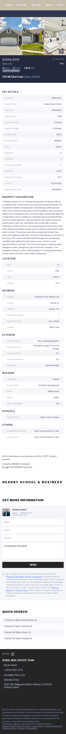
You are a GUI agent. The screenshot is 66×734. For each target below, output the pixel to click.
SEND (33, 564)
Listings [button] (21, 5)
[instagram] (16, 699)
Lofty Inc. (16, 724)
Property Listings (9, 728)
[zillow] (10, 699)
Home (8, 5)
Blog (60, 5)
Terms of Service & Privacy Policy (16, 726)
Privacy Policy (22, 590)
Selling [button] (36, 5)
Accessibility (31, 728)
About (49, 5)
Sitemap (21, 728)
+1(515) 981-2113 (19, 515)
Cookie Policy (38, 726)
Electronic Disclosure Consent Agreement (24, 577)
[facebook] (3, 699)
